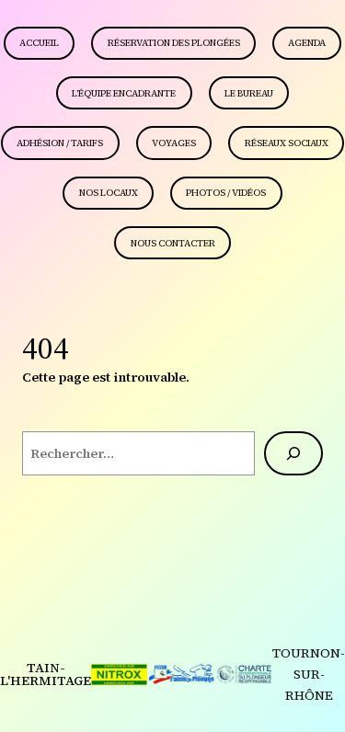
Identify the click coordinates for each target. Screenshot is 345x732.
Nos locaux (108, 193)
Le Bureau (248, 93)
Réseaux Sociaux (286, 143)
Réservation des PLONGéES (174, 43)
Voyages (174, 143)
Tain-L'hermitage (45, 674)
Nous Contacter (173, 243)
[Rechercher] (293, 453)
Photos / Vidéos (226, 193)
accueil (39, 43)
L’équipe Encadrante (124, 93)
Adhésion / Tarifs (60, 143)
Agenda (307, 43)
